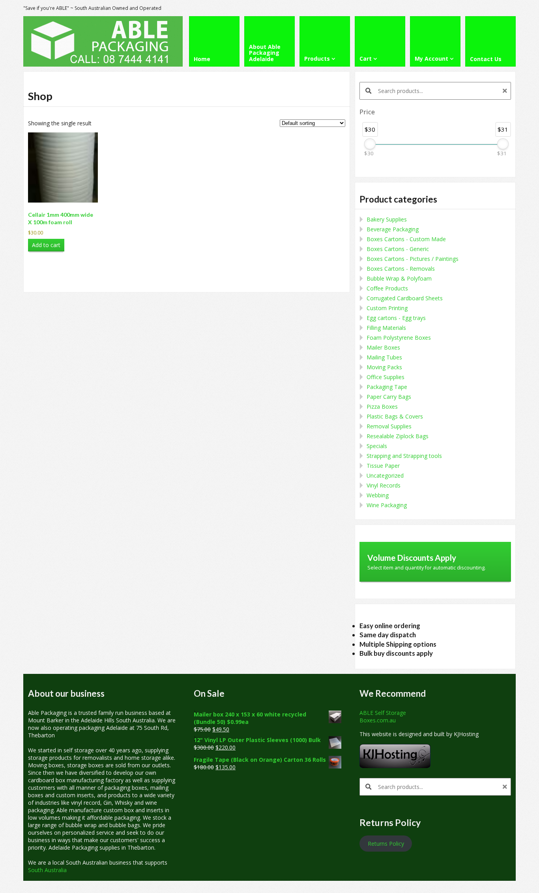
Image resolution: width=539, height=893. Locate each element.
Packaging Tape (387, 387)
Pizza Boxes (382, 406)
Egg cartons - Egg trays (396, 318)
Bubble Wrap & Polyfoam (399, 278)
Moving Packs (384, 367)
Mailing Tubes (384, 357)
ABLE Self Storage (382, 712)
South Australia (47, 870)
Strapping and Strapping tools (404, 456)
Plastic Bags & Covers (395, 416)
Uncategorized (385, 475)
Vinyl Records (384, 485)
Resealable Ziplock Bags (398, 436)
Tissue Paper (383, 465)
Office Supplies (385, 377)
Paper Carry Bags (389, 396)
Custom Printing (387, 308)
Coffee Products (387, 288)
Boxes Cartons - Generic (398, 249)
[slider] (370, 143)
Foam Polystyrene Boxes (399, 337)
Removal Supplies (389, 426)
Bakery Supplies (387, 219)
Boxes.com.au (377, 720)
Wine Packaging (387, 505)
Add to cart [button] (46, 245)
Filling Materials (386, 327)
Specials (377, 446)
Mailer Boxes (383, 347)
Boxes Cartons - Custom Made (406, 239)
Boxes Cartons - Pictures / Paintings (413, 258)
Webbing (378, 495)
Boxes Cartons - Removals (401, 268)
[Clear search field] (506, 91)
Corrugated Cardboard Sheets (405, 298)
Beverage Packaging (393, 229)
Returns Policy (386, 843)
